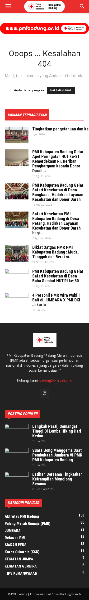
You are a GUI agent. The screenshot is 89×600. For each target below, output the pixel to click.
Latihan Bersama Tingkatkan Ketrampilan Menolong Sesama (57, 479)
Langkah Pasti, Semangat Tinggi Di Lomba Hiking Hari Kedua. (56, 431)
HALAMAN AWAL (61, 90)
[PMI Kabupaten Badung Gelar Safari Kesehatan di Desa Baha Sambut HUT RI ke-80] (16, 277)
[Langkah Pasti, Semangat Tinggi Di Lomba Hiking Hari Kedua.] (16, 432)
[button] (82, 6)
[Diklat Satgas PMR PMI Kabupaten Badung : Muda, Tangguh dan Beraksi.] (16, 253)
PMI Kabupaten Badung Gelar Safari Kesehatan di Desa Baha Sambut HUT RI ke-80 (57, 276)
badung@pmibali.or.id (55, 380)
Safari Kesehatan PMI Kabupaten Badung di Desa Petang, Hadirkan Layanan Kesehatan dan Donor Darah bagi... (56, 223)
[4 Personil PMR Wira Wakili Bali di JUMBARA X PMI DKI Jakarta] (16, 301)
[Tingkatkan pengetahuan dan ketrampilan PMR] (16, 135)
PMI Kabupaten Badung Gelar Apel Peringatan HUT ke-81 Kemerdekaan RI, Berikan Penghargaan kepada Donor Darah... (57, 161)
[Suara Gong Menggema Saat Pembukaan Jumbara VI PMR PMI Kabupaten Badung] (16, 456)
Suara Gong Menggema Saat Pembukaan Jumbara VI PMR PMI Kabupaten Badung (57, 455)
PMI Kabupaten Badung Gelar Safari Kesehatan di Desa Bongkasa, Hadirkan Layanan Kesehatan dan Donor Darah (57, 192)
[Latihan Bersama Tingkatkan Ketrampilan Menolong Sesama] (16, 480)
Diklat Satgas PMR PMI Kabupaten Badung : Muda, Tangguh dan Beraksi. (55, 252)
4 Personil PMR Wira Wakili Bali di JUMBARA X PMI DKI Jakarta (56, 300)
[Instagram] (44, 393)
